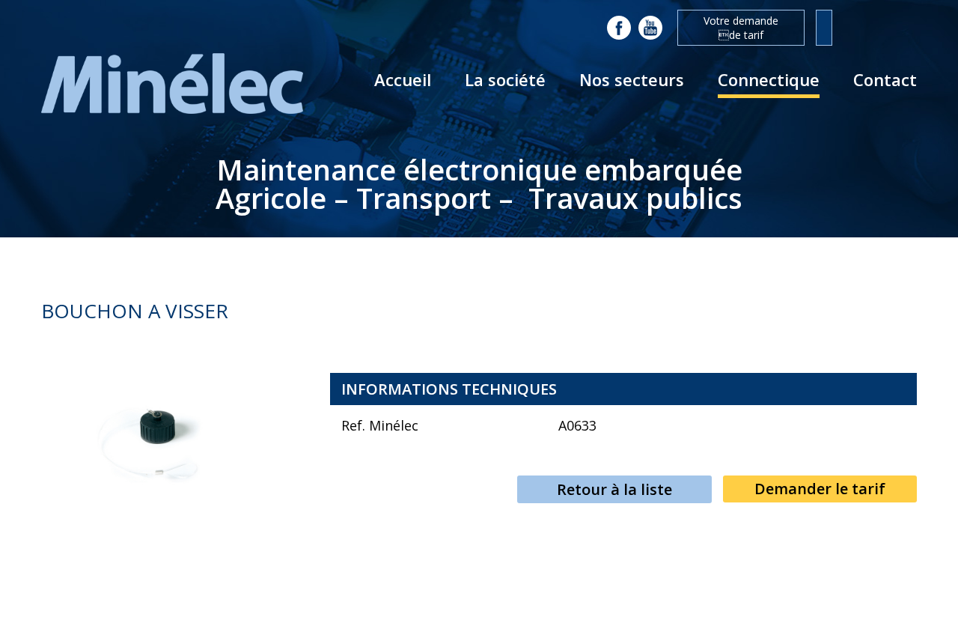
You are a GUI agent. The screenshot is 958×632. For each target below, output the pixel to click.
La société (505, 79)
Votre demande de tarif (741, 27)
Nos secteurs (631, 79)
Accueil (402, 79)
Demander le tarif (819, 488)
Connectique (769, 79)
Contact (885, 79)
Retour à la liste (614, 489)
